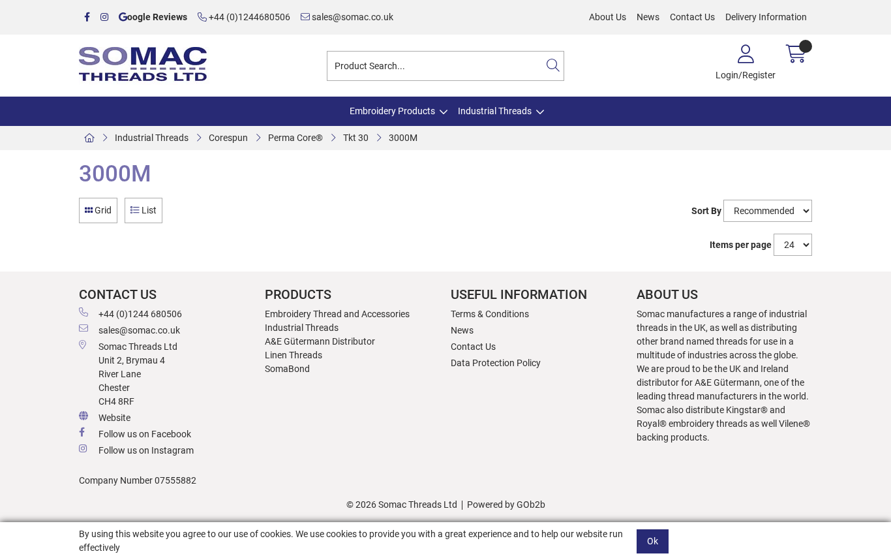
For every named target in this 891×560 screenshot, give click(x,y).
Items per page (741, 245)
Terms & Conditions (490, 314)
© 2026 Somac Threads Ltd (401, 504)
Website (114, 417)
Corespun (228, 137)
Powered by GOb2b (506, 504)
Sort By (706, 211)
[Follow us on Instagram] (104, 17)
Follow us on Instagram (146, 450)
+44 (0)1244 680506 (140, 314)
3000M (403, 137)
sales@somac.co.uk (351, 17)
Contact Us (692, 17)
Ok (652, 540)
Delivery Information (766, 17)
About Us (607, 17)
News (648, 17)
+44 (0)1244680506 (248, 17)
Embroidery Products (392, 111)
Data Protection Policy (496, 363)
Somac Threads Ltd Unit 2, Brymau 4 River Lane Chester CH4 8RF (137, 374)
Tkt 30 (356, 137)
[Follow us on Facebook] (87, 17)
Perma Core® (295, 137)
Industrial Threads (495, 111)
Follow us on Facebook (144, 434)
